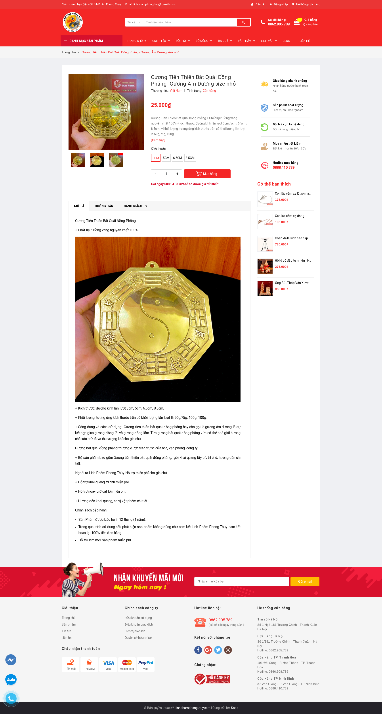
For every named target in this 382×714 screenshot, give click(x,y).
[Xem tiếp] (158, 140)
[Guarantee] (212, 678)
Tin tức (66, 631)
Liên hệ (67, 637)
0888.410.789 (174, 184)
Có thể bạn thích (274, 184)
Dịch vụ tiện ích (135, 631)
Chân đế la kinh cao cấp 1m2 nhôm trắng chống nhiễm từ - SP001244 (291, 238)
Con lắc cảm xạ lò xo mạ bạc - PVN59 (292, 194)
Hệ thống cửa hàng (308, 4)
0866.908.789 (278, 671)
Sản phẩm (69, 624)
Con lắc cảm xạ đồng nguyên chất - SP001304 (292, 216)
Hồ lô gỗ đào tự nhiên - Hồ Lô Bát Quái (293, 261)
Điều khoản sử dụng (138, 618)
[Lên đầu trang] (370, 687)
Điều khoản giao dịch (139, 624)
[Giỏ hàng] (297, 22)
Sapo (234, 708)
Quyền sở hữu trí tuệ (139, 637)
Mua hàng (210, 174)
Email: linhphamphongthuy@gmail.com (150, 4)
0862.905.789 (279, 24)
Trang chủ (69, 618)
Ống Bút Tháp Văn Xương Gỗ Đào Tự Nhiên (293, 283)
